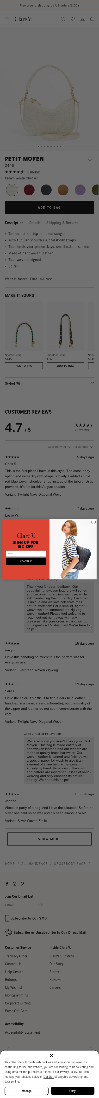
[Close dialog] (93, 522)
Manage (26, 1091)
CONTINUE (25, 561)
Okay (72, 1091)
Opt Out (48, 1076)
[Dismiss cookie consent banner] (51, 1055)
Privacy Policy (68, 1072)
